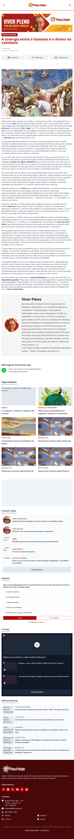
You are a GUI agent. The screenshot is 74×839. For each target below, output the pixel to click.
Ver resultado (54, 618)
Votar (20, 618)
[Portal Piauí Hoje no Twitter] (13, 789)
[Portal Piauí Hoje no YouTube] (17, 789)
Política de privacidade (32, 830)
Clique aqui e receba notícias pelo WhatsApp (24, 369)
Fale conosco (45, 830)
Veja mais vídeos (37, 692)
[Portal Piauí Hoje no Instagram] (8, 789)
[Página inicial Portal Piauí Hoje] (37, 5)
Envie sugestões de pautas (18, 371)
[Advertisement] (37, 492)
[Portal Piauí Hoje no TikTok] (22, 789)
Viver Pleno (32, 299)
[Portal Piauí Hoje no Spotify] (27, 789)
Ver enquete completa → (37, 622)
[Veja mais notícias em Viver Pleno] (37, 23)
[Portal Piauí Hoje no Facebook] (3, 789)
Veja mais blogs (37, 570)
